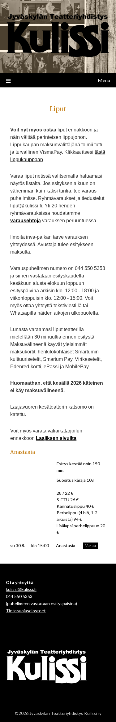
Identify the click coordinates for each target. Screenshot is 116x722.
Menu (104, 80)
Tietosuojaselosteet (26, 610)
